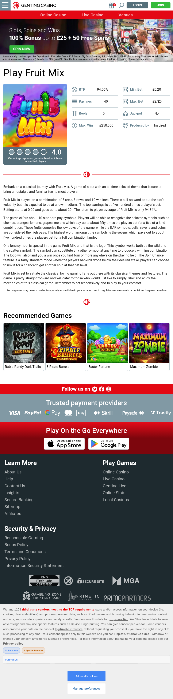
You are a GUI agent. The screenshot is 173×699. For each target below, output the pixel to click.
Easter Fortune (99, 367)
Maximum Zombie (144, 367)
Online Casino (53, 14)
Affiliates (12, 513)
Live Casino (92, 14)
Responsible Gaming (23, 537)
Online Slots (114, 492)
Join (160, 5)
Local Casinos (116, 499)
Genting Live (114, 485)
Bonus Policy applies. (139, 59)
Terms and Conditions (25, 551)
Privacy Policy (17, 558)
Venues (126, 14)
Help (8, 478)
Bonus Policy (16, 544)
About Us (13, 471)
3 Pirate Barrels (58, 367)
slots (90, 187)
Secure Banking (19, 499)
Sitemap (12, 506)
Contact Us (14, 485)
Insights (11, 492)
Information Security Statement (34, 565)
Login (137, 5)
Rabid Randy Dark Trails (23, 367)
